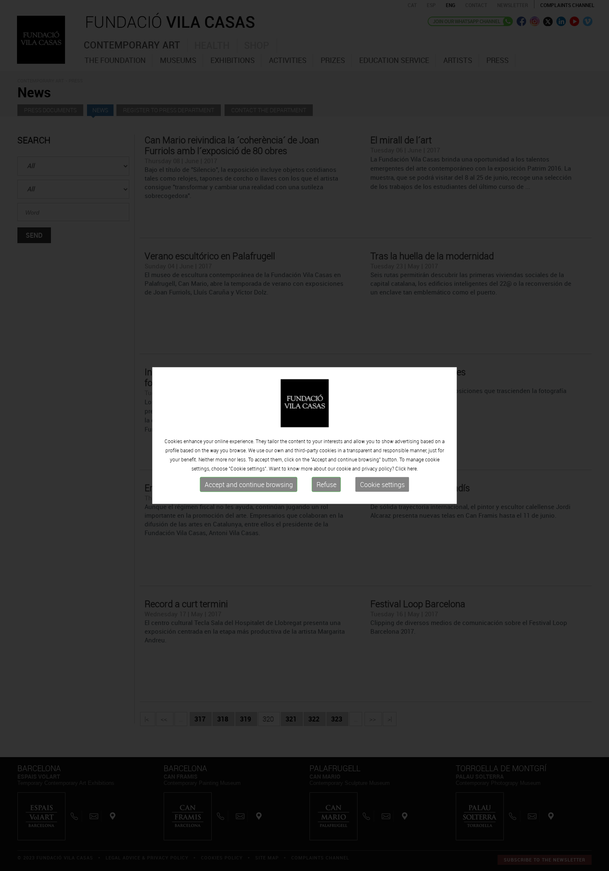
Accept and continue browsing (249, 484)
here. (412, 468)
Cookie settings (382, 484)
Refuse (326, 484)
